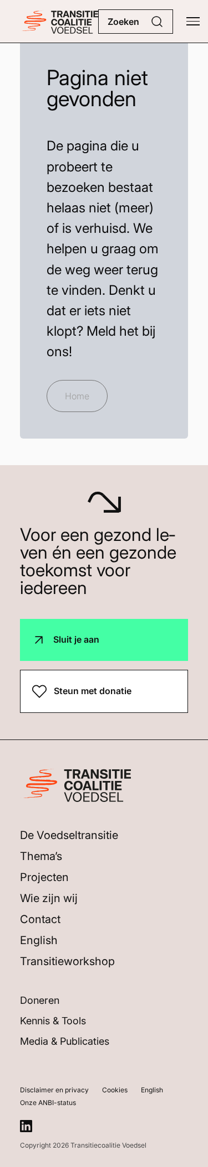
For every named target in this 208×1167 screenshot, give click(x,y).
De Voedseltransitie (69, 835)
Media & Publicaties (64, 1041)
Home (77, 396)
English (39, 940)
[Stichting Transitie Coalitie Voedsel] (59, 21)
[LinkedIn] (26, 1126)
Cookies (115, 1090)
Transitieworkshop (67, 961)
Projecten (44, 877)
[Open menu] (193, 21)
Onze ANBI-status (48, 1102)
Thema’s (41, 856)
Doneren (39, 1000)
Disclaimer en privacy (54, 1090)
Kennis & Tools (53, 1021)
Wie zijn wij (49, 898)
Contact (40, 919)
